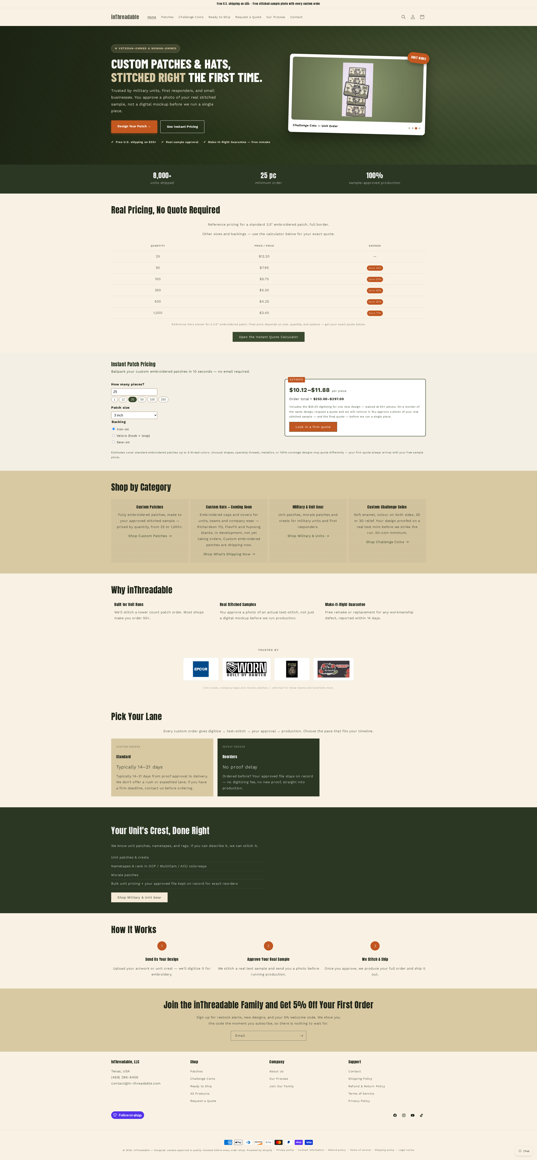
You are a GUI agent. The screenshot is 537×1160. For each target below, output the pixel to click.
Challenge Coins (202, 1079)
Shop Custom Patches (147, 536)
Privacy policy (285, 1150)
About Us (276, 1071)
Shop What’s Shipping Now (226, 554)
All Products (199, 1093)
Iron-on (122, 429)
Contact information (311, 1150)
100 (152, 399)
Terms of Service (361, 1093)
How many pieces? (128, 384)
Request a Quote (203, 1101)
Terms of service (360, 1150)
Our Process (278, 1079)
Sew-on (123, 442)
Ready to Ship (201, 1086)
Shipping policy (385, 1150)
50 (142, 399)
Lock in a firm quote (313, 427)
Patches (196, 1071)
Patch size (120, 408)
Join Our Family (281, 1086)
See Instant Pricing (182, 127)
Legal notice (406, 1150)
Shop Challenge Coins (385, 542)
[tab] (409, 128)
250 (163, 399)
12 (123, 399)
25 (132, 399)
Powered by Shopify (259, 1150)
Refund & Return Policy (366, 1086)
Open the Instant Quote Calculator (268, 337)
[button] (403, 17)
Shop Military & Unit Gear (139, 897)
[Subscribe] (301, 1036)
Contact (354, 1071)
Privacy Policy (359, 1101)
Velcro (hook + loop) (133, 436)
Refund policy (337, 1150)
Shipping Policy (360, 1079)
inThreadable (142, 1150)
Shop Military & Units (306, 536)
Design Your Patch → (134, 126)
